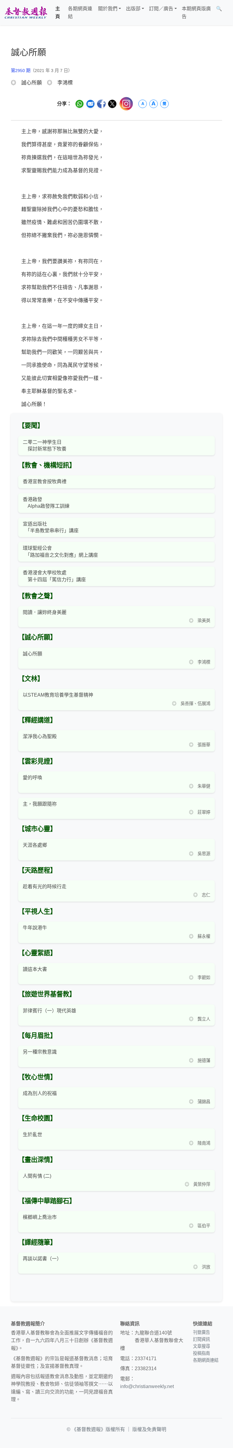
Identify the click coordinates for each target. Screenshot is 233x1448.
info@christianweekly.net (147, 1386)
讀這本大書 (35, 969)
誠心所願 (32, 653)
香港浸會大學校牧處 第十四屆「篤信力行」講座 (54, 576)
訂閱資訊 (201, 1339)
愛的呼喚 (32, 777)
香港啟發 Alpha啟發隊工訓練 (46, 503)
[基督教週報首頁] (26, 12)
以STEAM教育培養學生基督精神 (58, 695)
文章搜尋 (201, 1346)
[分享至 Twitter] (112, 104)
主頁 (57, 12)
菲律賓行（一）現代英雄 (49, 1010)
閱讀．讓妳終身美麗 (44, 612)
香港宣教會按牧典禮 (44, 481)
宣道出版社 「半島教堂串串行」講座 (51, 527)
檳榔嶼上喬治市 (40, 1217)
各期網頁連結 (80, 12)
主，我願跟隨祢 (40, 803)
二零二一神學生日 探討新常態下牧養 (44, 445)
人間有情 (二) (37, 1176)
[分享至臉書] (101, 104)
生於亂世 (32, 1134)
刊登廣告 (201, 1332)
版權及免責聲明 (149, 1429)
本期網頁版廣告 (196, 12)
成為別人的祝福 (40, 1093)
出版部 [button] (133, 8)
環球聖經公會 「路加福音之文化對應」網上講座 (60, 551)
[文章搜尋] (227, 12)
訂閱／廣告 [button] (161, 8)
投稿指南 (201, 1353)
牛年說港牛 (35, 927)
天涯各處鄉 (35, 845)
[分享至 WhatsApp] (79, 104)
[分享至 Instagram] (126, 103)
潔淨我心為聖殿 (40, 736)
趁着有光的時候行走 (44, 886)
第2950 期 (20, 70)
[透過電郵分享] (90, 104)
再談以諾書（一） (42, 1258)
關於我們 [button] (107, 8)
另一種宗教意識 (40, 1051)
